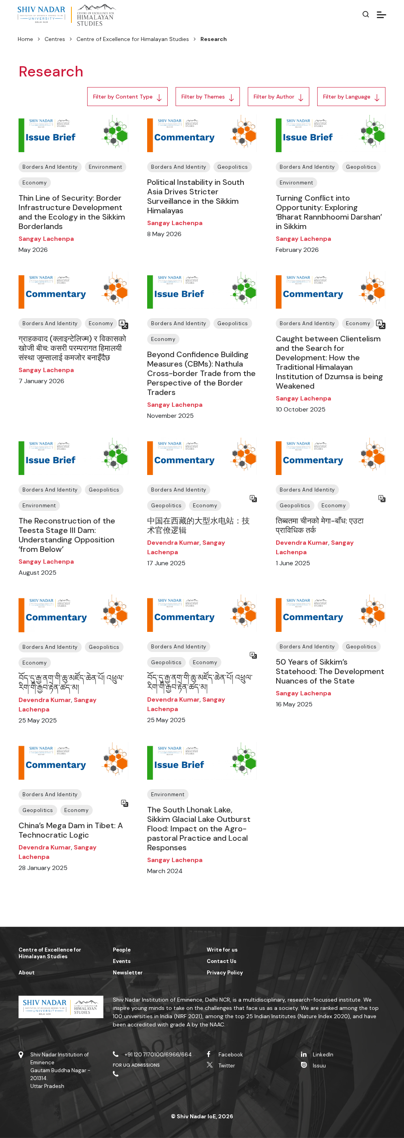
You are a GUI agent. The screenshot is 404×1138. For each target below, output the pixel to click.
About (27, 972)
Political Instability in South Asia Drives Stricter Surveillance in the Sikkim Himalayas (195, 196)
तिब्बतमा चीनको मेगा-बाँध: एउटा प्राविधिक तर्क (320, 525)
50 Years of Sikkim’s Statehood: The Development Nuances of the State (330, 671)
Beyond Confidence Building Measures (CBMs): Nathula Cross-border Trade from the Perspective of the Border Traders (201, 373)
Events (122, 961)
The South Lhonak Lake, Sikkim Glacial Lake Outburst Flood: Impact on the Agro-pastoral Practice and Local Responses (199, 829)
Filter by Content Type (123, 96)
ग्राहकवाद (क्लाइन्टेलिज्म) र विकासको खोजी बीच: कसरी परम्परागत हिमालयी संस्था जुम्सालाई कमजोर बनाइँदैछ (72, 348)
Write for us (222, 949)
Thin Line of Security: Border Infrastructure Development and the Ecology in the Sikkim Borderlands (72, 212)
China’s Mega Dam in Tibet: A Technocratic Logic (71, 830)
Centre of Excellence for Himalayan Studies (133, 39)
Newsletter (128, 972)
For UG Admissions (136, 1065)
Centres (55, 39)
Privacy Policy (225, 972)
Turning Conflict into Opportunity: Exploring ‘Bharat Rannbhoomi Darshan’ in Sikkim (329, 212)
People (122, 949)
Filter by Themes (203, 96)
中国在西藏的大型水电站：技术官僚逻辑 (198, 525)
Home (25, 39)
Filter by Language (346, 96)
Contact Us (221, 961)
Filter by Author (274, 96)
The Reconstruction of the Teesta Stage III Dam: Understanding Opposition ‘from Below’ (67, 535)
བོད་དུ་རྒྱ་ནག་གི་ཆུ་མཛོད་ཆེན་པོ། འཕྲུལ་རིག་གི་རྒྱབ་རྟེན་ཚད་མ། (71, 683)
